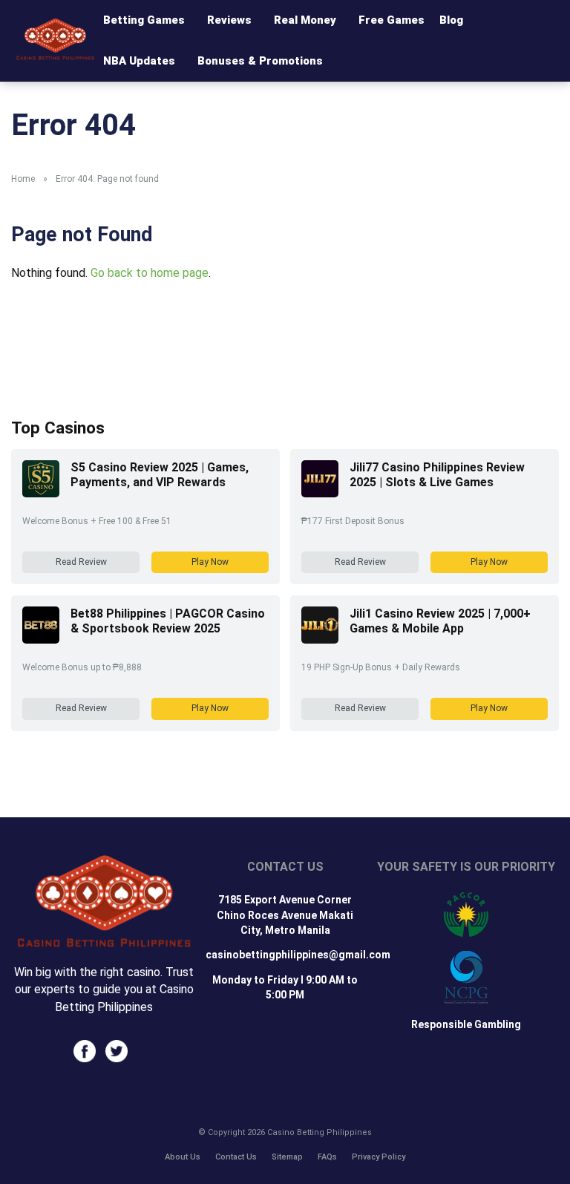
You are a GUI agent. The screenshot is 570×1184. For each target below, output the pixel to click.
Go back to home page (150, 273)
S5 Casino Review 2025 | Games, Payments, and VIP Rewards (160, 474)
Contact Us (236, 1157)
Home (23, 179)
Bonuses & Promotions (260, 61)
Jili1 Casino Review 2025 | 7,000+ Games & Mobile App (440, 620)
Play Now (210, 562)
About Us (182, 1157)
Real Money (305, 20)
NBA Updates (139, 61)
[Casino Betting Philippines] (55, 56)
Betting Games (144, 20)
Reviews (229, 20)
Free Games (391, 20)
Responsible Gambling (466, 1024)
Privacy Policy (378, 1157)
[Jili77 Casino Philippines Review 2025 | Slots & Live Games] (319, 493)
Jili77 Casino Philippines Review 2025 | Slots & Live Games (437, 474)
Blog (451, 20)
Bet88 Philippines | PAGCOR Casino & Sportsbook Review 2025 (168, 620)
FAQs (327, 1157)
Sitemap (287, 1157)
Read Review (81, 562)
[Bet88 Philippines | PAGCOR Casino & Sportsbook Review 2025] (40, 639)
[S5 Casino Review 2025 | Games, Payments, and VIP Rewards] (40, 493)
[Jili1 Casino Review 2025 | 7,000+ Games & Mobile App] (319, 639)
